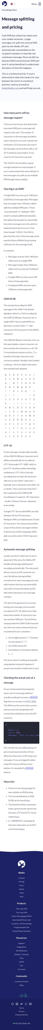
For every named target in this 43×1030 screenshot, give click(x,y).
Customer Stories (21, 981)
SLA (21, 965)
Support (21, 943)
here (28, 800)
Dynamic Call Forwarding (21, 923)
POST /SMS (30, 701)
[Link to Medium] (17, 1004)
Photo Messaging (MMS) (22, 916)
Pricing (24, 788)
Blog (21, 985)
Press (21, 885)
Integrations (21, 947)
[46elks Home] (4, 4)
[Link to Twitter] (21, 1004)
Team (21, 893)
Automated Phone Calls (21, 920)
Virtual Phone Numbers (21, 931)
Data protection (21, 1015)
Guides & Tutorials (21, 954)
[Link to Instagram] (26, 1004)
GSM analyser (28, 747)
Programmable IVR (21, 927)
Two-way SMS (21, 912)
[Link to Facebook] (30, 1004)
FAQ (21, 958)
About (21, 889)
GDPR (21, 962)
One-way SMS (21, 909)
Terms (21, 1008)
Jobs (21, 896)
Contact (21, 878)
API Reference (21, 951)
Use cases (21, 969)
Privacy (22, 1011)
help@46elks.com (10, 88)
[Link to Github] (12, 1004)
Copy (36, 725)
